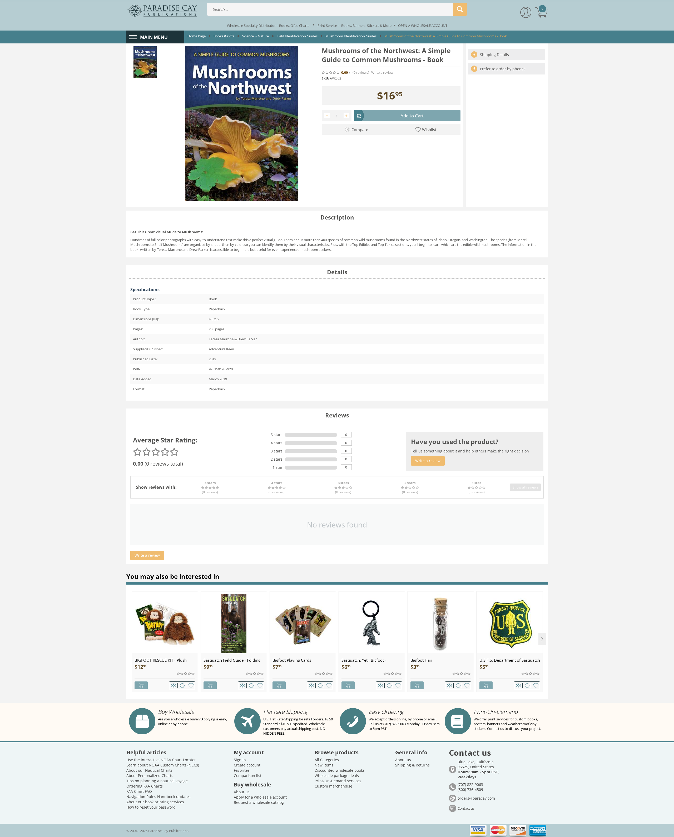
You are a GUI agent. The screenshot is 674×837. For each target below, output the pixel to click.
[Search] (460, 9)
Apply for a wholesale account (260, 797)
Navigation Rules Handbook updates (158, 796)
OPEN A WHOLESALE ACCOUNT (422, 25)
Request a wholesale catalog (259, 802)
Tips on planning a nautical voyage (157, 780)
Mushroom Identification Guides (350, 36)
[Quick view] (174, 685)
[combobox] (337, 9)
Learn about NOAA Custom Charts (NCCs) (162, 765)
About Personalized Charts (149, 775)
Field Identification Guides (297, 36)
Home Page (196, 36)
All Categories (327, 759)
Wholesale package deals (337, 775)
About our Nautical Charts (149, 770)
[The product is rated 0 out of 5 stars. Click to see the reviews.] (331, 72)
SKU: (325, 78)
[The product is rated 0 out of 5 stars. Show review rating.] (186, 674)
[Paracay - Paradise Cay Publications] (162, 10)
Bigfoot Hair (421, 660)
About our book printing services (155, 801)
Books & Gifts (224, 36)
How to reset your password (151, 807)
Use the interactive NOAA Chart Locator (161, 759)
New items (324, 765)
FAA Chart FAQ (139, 791)
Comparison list (247, 775)
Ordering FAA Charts (144, 786)
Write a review (382, 72)
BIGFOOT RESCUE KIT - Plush (161, 660)
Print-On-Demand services (338, 780)
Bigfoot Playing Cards (291, 660)
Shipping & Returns (412, 765)
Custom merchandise (333, 786)
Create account (247, 765)
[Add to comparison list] (183, 685)
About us (242, 791)
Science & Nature (255, 36)
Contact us (466, 808)
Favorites (242, 770)
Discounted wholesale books (340, 770)
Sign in (240, 759)
